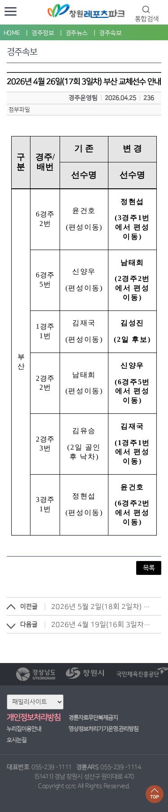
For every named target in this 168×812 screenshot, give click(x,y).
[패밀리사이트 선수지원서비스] (35, 701)
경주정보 (42, 33)
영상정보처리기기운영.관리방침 (103, 729)
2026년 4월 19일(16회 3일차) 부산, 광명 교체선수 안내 (101, 625)
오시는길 (16, 740)
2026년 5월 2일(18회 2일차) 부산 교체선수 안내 (101, 607)
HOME (12, 33)
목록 (149, 568)
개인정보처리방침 (33, 717)
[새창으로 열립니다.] (35, 674)
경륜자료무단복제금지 (93, 717)
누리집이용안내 (24, 729)
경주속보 (110, 33)
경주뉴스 (76, 33)
